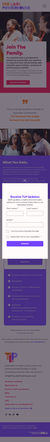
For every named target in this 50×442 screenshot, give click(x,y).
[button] (25, 180)
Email (10, 220)
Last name (32, 208)
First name (12, 208)
